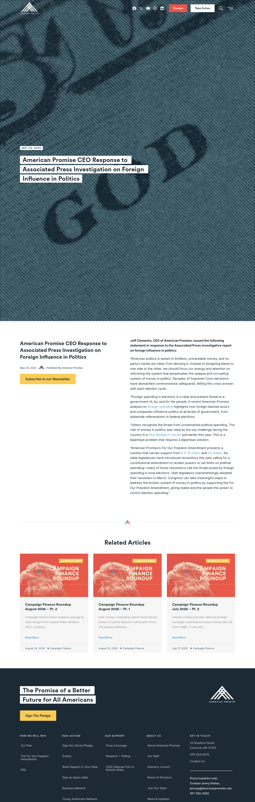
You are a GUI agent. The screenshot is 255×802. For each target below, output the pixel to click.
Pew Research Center (164, 435)
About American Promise (163, 745)
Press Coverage (116, 745)
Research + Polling (118, 756)
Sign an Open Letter (75, 777)
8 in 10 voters (191, 453)
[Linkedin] (162, 8)
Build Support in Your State (80, 767)
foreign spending (160, 406)
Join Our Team (157, 788)
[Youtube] (148, 8)
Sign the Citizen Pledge (77, 745)
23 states (215, 453)
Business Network (74, 788)
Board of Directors (159, 777)
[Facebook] (134, 8)
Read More (32, 637)
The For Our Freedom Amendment (35, 757)
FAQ (23, 769)
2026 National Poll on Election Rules (120, 768)
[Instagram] (155, 8)
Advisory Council (158, 767)
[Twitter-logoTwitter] (141, 8)
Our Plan (26, 745)
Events (66, 756)
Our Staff (153, 756)
